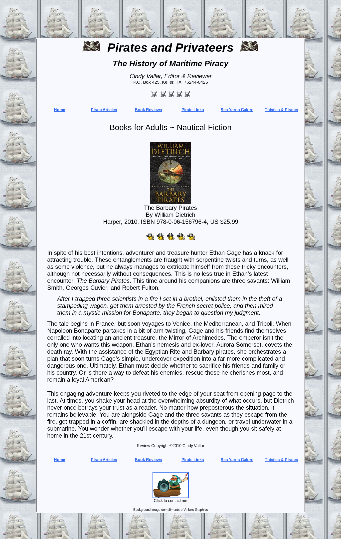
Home (59, 110)
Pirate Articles (104, 110)
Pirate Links (192, 110)
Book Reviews (148, 110)
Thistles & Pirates (281, 110)
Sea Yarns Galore (237, 110)
